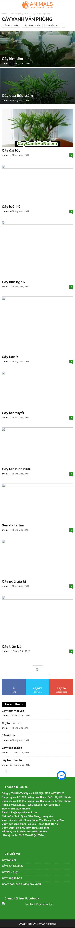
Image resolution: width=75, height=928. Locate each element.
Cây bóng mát (11, 25)
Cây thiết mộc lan (13, 710)
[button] (69, 5)
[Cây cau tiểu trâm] (37, 98)
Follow (37, 680)
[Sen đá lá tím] (37, 503)
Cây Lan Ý (10, 357)
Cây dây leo (52, 25)
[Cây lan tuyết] (37, 390)
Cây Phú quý (10, 872)
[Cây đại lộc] (37, 128)
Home (4, 13)
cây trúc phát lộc (12, 760)
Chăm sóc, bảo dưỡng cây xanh (21, 884)
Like (14, 680)
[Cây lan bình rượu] (37, 446)
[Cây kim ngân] (37, 249)
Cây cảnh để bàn (32, 25)
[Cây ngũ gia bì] (37, 559)
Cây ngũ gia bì (14, 581)
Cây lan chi (9, 860)
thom (4, 63)
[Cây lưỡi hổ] (37, 184)
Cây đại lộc (11, 150)
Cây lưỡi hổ (11, 207)
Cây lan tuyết (13, 413)
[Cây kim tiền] (37, 61)
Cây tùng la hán (12, 747)
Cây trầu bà (11, 646)
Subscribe (61, 680)
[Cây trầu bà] (37, 619)
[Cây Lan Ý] (37, 324)
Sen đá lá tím (13, 525)
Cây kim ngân (13, 282)
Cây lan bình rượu (16, 469)
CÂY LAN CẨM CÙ (12, 866)
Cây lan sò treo (11, 723)
